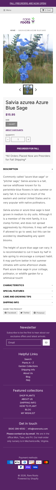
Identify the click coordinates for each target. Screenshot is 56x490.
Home (12, 30)
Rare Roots (32, 475)
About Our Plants (14, 130)
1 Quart (11, 124)
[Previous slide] (20, 90)
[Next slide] (36, 90)
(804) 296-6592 (16, 428)
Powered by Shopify (28, 478)
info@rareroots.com (38, 428)
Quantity (10, 135)
